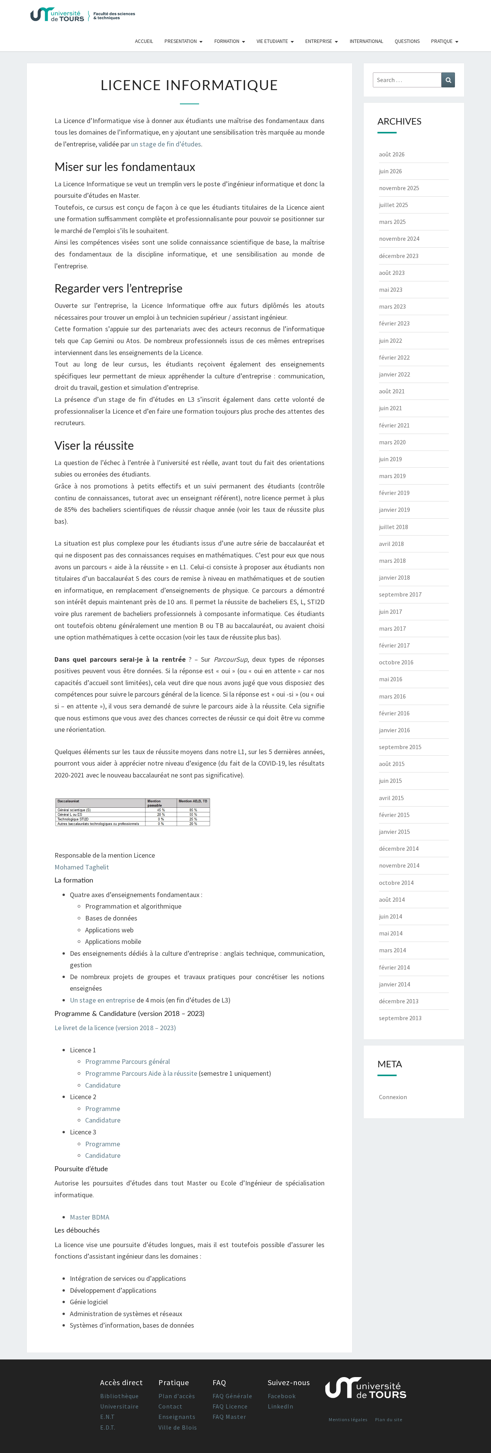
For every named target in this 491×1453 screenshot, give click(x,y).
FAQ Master (229, 1416)
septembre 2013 (400, 1018)
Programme (102, 1108)
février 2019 (394, 492)
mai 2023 (390, 289)
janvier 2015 (394, 831)
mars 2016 (392, 696)
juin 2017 (390, 611)
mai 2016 (390, 679)
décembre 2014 (399, 848)
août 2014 (392, 899)
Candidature (102, 1085)
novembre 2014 (399, 865)
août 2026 (392, 154)
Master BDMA (89, 1217)
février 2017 (394, 645)
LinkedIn (280, 1406)
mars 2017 (392, 628)
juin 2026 (390, 171)
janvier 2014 (394, 984)
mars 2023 (392, 306)
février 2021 (394, 425)
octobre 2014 (396, 882)
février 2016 (394, 713)
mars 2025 (392, 221)
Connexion (393, 1097)
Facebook (282, 1396)
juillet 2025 (393, 205)
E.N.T (107, 1416)
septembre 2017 (400, 594)
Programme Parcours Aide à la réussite (141, 1073)
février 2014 (394, 967)
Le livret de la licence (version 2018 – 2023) (115, 1027)
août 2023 (392, 272)
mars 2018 (392, 560)
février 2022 (394, 357)
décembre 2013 (399, 1001)
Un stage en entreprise (102, 1000)
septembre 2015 (400, 747)
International (366, 41)
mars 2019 (392, 476)
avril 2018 (391, 543)
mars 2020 (392, 442)
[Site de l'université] (366, 1390)
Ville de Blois (177, 1427)
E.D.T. (107, 1427)
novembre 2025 (399, 188)
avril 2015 (391, 798)
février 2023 (394, 323)
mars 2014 (392, 950)
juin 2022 (390, 340)
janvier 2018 (394, 577)
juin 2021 (390, 408)
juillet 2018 (393, 527)
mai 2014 (390, 933)
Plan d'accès (176, 1396)
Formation (226, 41)
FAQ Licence (230, 1406)
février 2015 (394, 815)
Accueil (144, 41)
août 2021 (392, 391)
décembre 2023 (399, 256)
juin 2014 (390, 916)
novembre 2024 (399, 238)
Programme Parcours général (127, 1061)
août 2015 (392, 764)
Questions (407, 41)
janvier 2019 (394, 509)
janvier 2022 (394, 374)
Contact (170, 1406)
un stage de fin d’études (166, 144)
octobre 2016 (396, 662)
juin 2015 (390, 780)
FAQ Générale (232, 1396)
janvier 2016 (394, 730)
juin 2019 (390, 459)
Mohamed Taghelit (81, 867)
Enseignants (177, 1416)
